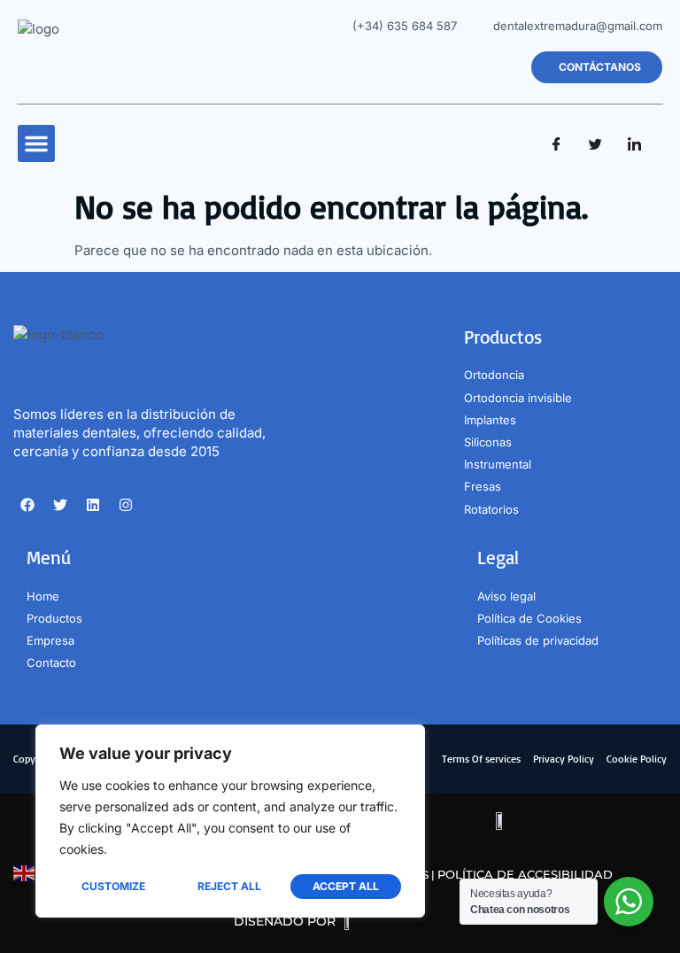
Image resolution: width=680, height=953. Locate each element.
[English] (24, 872)
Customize (113, 886)
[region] (230, 821)
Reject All (229, 886)
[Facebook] (556, 143)
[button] (36, 143)
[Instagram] (126, 505)
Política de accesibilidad (525, 874)
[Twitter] (595, 143)
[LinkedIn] (634, 143)
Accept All (346, 886)
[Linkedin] (93, 505)
